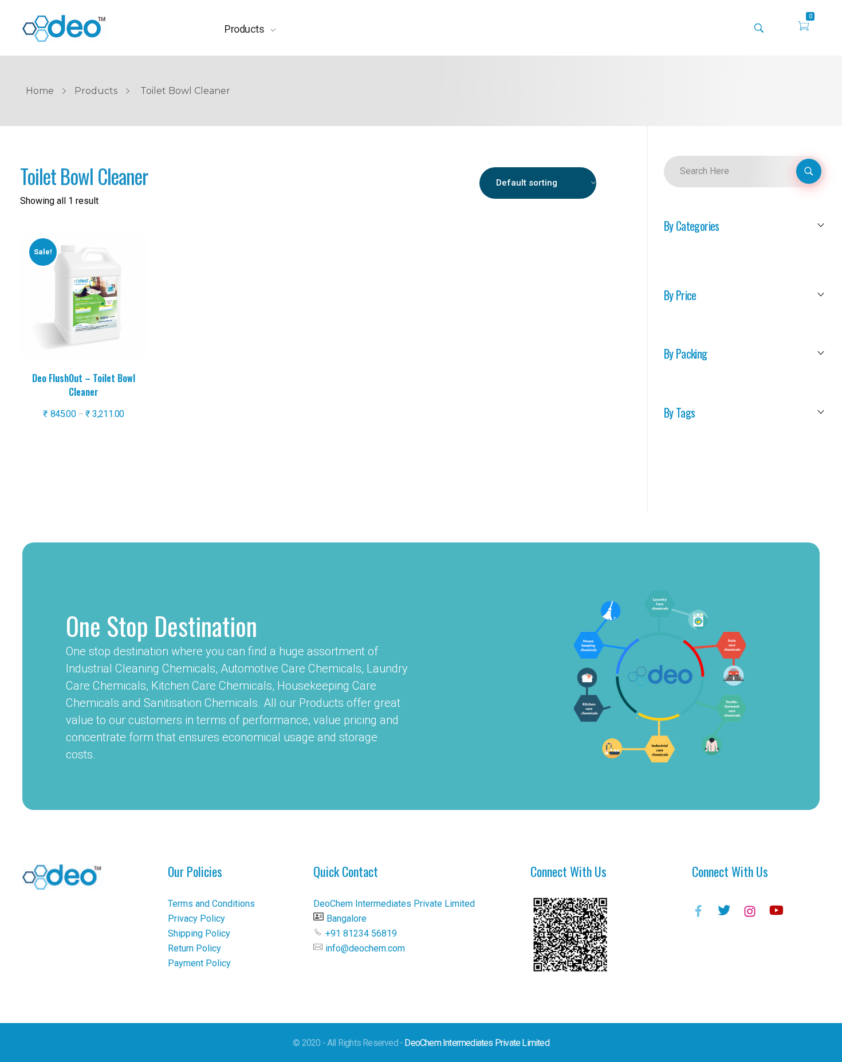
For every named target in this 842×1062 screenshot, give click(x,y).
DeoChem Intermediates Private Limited (476, 1042)
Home (40, 90)
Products (95, 90)
